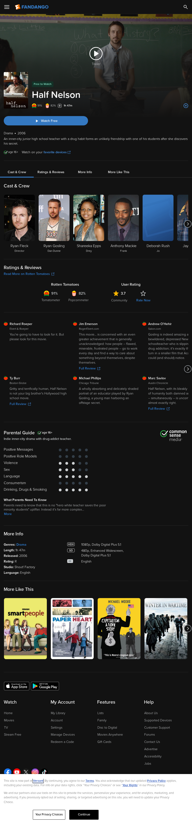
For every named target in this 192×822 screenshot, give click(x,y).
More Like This (118, 172)
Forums (149, 735)
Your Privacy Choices (49, 814)
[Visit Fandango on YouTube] (17, 772)
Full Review (87, 368)
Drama (21, 545)
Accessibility (153, 756)
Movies (9, 720)
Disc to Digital (107, 728)
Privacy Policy (156, 781)
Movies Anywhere (110, 735)
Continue (84, 814)
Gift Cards (104, 742)
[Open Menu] (7, 7)
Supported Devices (158, 720)
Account (57, 720)
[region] (96, 798)
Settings (56, 728)
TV (6, 728)
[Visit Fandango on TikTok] (44, 772)
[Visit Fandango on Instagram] (35, 772)
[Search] (186, 7)
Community (119, 300)
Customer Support (157, 728)
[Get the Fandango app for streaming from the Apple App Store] (17, 686)
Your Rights (129, 785)
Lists (100, 713)
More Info (85, 172)
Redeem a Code (62, 742)
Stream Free (12, 735)
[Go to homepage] (32, 7)
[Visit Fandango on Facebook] (8, 772)
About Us (151, 713)
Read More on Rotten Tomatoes (27, 274)
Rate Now (143, 300)
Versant (38, 781)
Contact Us (152, 742)
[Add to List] (186, 105)
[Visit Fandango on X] (26, 772)
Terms (89, 781)
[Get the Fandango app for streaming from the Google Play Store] (45, 686)
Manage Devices (63, 735)
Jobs (147, 764)
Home (8, 713)
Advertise (151, 749)
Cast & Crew (17, 172)
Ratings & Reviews (50, 172)
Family (102, 720)
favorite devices (55, 152)
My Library (58, 713)
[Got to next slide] (187, 223)
